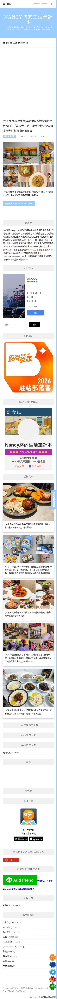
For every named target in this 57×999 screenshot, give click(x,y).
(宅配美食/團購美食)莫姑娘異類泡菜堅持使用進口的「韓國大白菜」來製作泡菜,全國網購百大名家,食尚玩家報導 (28, 126)
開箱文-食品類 (9, 136)
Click (54, 499)
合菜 (5, 961)
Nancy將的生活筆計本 (28, 19)
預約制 (6, 956)
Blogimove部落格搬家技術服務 (43, 997)
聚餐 (5, 951)
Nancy (22, 136)
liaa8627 (6, 942)
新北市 (6, 937)
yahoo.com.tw (8, 947)
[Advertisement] (28, 86)
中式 (5, 966)
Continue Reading (23, 204)
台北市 (6, 922)
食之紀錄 (7, 927)
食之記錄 (7, 932)
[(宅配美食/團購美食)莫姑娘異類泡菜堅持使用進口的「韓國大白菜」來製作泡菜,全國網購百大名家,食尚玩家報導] (28, 164)
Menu (8, 4)
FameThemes (20, 991)
